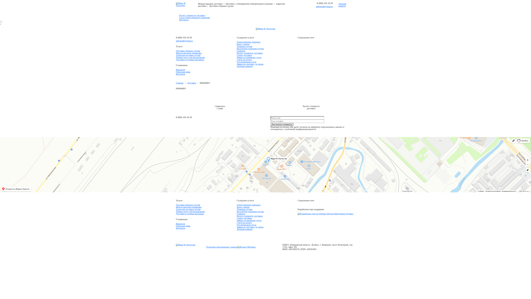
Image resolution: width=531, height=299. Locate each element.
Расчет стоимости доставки (192, 15)
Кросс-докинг (243, 44)
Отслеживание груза (246, 62)
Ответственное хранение (248, 42)
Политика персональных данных (222, 247)
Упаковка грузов (244, 46)
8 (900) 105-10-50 (325, 3)
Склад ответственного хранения (194, 17)
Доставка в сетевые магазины (190, 60)
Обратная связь (183, 72)
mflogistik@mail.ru (324, 6)
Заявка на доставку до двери (250, 64)
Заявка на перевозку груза (249, 57)
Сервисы (241, 51)
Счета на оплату (244, 60)
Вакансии (180, 70)
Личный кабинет (342, 5)
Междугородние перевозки (189, 53)
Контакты (183, 20)
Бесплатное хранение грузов (250, 48)
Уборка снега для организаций (190, 57)
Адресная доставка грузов (188, 55)
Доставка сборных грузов (188, 51)
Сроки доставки (244, 55)
